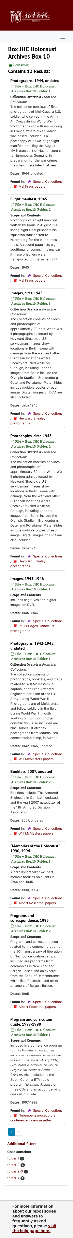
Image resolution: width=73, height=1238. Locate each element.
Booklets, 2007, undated (31, 771)
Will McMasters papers (36, 759)
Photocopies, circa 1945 (31, 435)
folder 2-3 (15, 1171)
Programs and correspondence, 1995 (29, 918)
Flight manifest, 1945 (28, 199)
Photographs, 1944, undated (34, 80)
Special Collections (47, 181)
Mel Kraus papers (32, 186)
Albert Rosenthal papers (37, 903)
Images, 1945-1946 (27, 578)
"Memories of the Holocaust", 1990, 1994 (35, 848)
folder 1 (13, 1158)
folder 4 (13, 1178)
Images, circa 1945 (26, 293)
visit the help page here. (34, 1228)
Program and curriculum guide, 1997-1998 (31, 1022)
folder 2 (13, 1165)
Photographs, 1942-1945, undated (32, 646)
